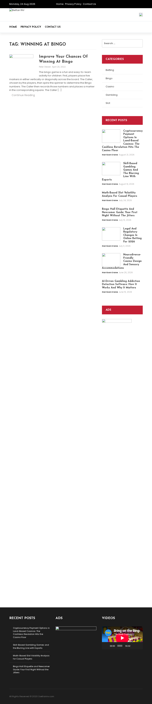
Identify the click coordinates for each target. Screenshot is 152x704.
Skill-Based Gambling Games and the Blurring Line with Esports (31, 646)
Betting (110, 70)
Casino (110, 86)
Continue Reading (23, 95)
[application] (122, 637)
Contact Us (89, 4)
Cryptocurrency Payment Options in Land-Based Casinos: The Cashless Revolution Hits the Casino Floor (31, 632)
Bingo (109, 78)
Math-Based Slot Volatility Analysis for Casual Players (31, 657)
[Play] (107, 646)
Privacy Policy (73, 4)
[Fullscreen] (139, 646)
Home (60, 4)
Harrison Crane (110, 154)
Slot (108, 103)
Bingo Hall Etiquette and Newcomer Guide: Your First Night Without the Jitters (31, 669)
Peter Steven (45, 66)
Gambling (112, 95)
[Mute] (134, 646)
